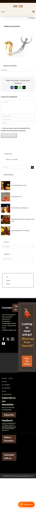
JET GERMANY (6, 388)
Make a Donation (9, 439)
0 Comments (4, 70)
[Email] (24, 87)
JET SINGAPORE (6, 394)
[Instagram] (12, 339)
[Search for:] (16, 167)
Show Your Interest (27, 361)
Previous (32, 18)
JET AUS (4, 381)
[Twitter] (8, 339)
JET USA (4, 378)
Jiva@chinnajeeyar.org (9, 427)
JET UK (10, 378)
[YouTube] (3, 343)
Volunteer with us (9, 456)
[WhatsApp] (20, 87)
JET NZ (4, 391)
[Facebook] (12, 87)
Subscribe (9, 414)
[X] (16, 87)
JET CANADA (6, 385)
